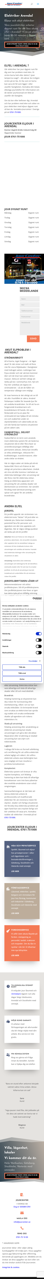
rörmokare (16, 994)
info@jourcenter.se (22, 1222)
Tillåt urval (22, 673)
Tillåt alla (22, 667)
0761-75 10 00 (22, 1237)
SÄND (33, 339)
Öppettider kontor (12, 133)
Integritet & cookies (10, 1267)
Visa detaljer (33, 661)
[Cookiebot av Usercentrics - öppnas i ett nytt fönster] (33, 598)
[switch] (39, 640)
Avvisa (22, 679)
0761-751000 (15, 112)
